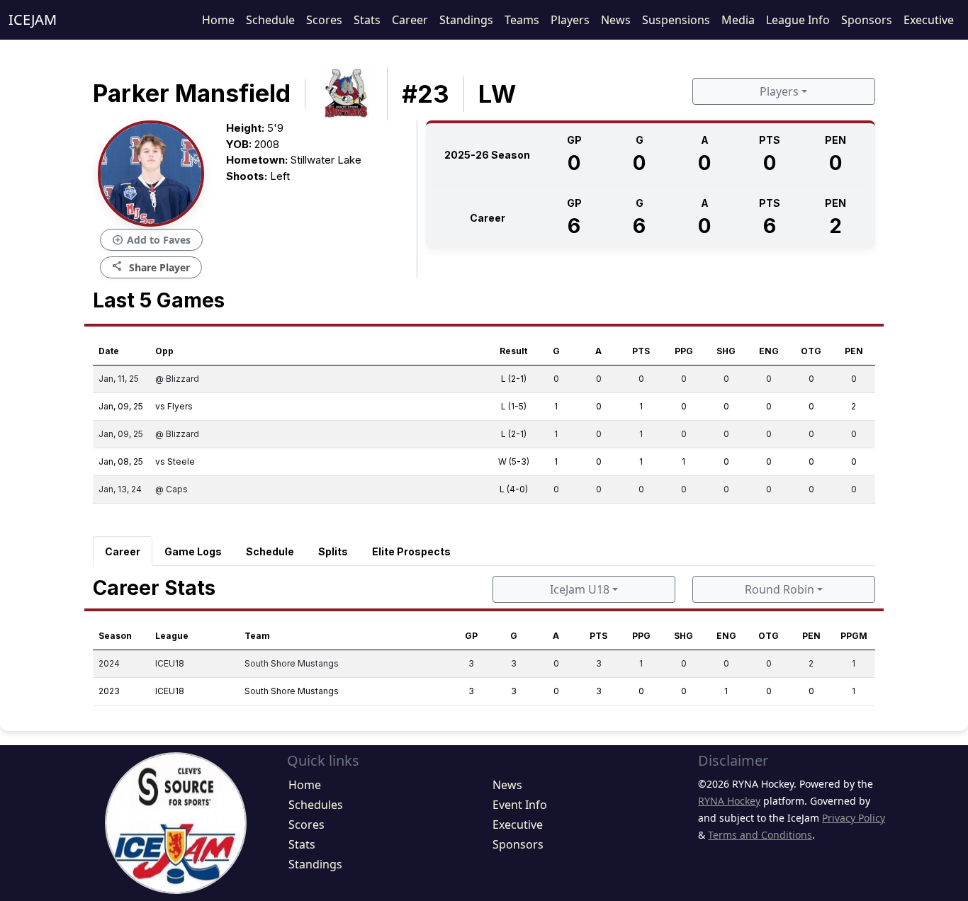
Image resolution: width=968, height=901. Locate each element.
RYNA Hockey (729, 801)
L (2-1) (514, 378)
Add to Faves (151, 240)
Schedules (315, 804)
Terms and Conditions (760, 835)
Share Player (151, 266)
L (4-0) (514, 489)
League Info (798, 20)
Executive (929, 20)
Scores (324, 20)
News (616, 20)
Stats (367, 20)
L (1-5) (514, 406)
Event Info (520, 804)
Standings (466, 20)
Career (410, 20)
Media (738, 20)
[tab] (122, 551)
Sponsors (866, 20)
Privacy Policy (853, 817)
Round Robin (779, 589)
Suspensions (676, 20)
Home (218, 20)
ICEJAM (33, 19)
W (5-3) (513, 461)
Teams (522, 20)
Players (570, 20)
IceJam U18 (579, 589)
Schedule (270, 20)
